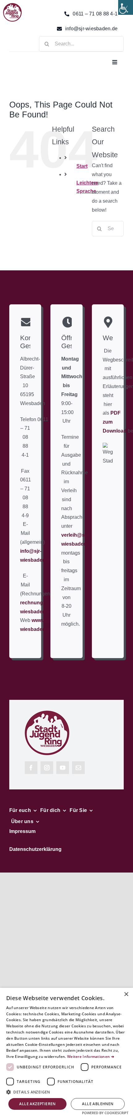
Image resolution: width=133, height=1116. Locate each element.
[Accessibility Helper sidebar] (125, 7)
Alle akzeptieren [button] (37, 1103)
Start (82, 166)
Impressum (22, 831)
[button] (66, 1092)
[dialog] (66, 1052)
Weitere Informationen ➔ (90, 1056)
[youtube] (62, 767)
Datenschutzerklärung (35, 849)
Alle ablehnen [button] (97, 1103)
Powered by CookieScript (105, 1112)
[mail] (78, 767)
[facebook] (31, 767)
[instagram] (47, 767)
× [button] (126, 994)
